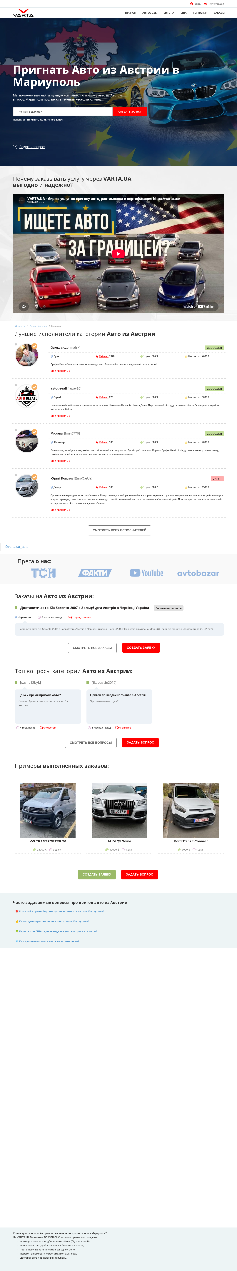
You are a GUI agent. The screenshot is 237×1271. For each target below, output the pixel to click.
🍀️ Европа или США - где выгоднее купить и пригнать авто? (56, 931)
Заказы (219, 12)
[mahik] (27, 355)
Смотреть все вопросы (91, 742)
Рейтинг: (104, 356)
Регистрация (216, 3)
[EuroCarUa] (27, 486)
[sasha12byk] (30, 682)
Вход (198, 3)
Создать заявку (129, 111)
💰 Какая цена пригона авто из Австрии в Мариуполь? (52, 921)
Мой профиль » (60, 370)
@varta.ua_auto (16, 547)
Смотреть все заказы (92, 648)
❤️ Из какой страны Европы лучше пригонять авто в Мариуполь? (59, 911)
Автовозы (149, 12)
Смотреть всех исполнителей (119, 530)
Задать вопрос (140, 742)
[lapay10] (27, 396)
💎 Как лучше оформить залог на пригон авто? (47, 941)
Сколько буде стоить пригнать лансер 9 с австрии (44, 700)
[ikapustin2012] (104, 682)
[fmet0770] (27, 441)
